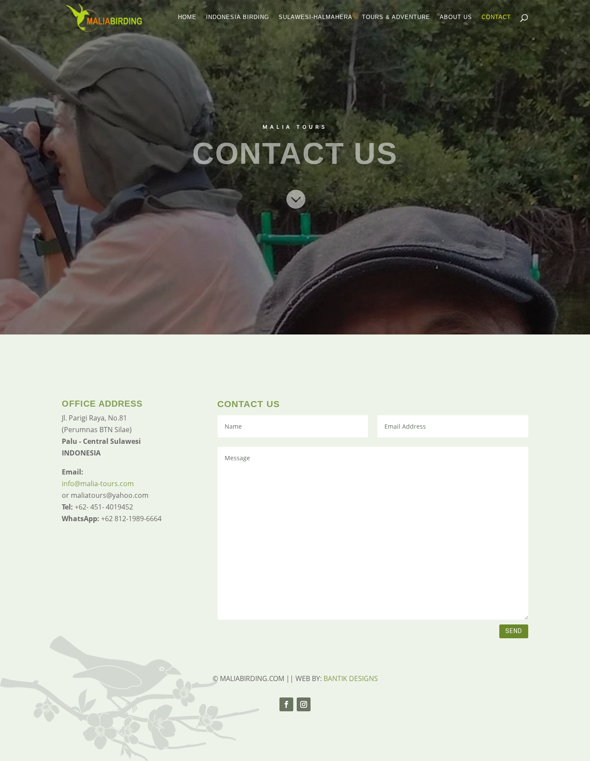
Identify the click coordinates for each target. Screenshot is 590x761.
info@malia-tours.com (98, 483)
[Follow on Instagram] (304, 704)
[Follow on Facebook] (286, 704)
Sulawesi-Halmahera (315, 17)
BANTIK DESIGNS (351, 678)
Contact (496, 17)
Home (187, 17)
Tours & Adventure (396, 17)
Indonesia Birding (237, 17)
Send (513, 630)
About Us (456, 17)
